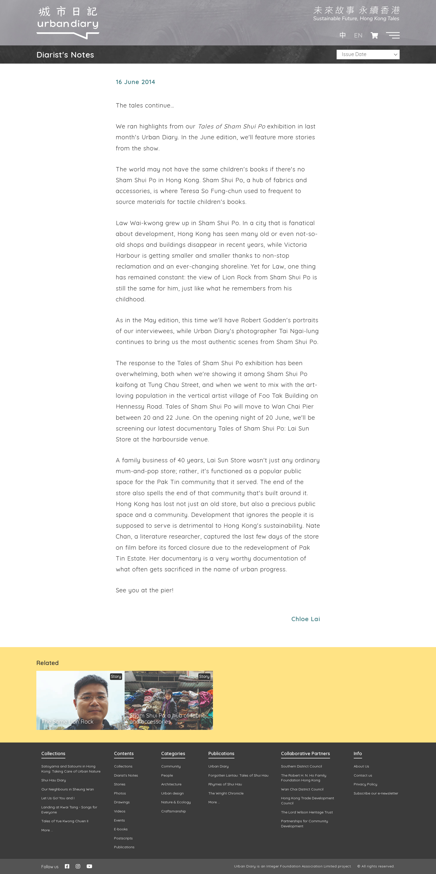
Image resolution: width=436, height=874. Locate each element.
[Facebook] (67, 866)
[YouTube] (89, 866)
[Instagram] (78, 866)
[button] (393, 35)
